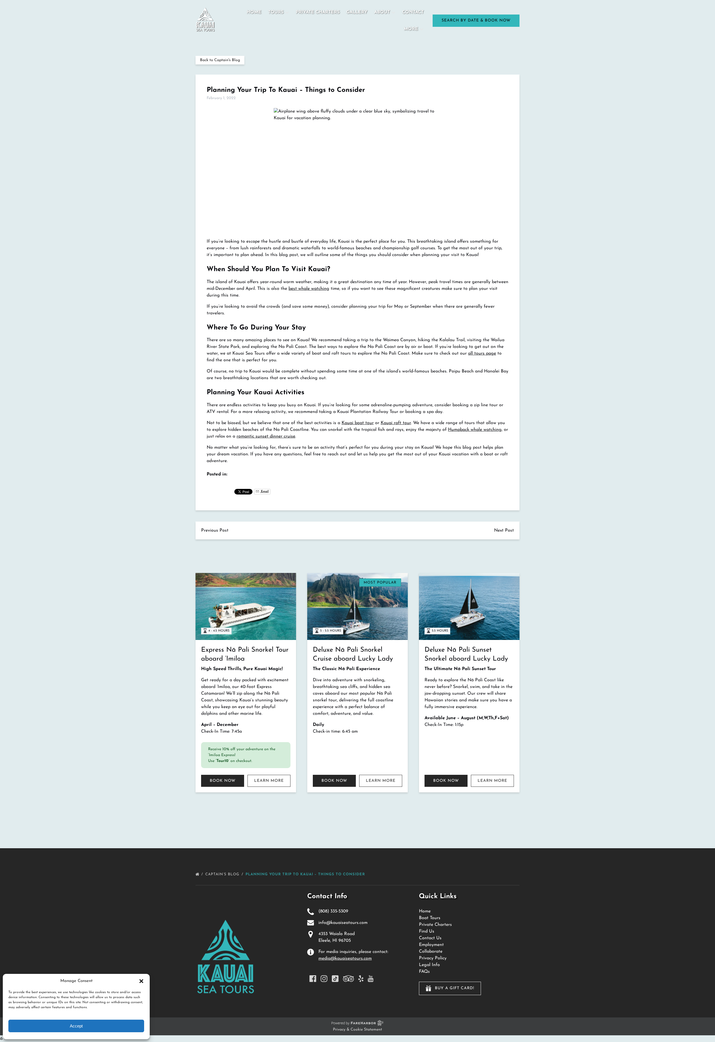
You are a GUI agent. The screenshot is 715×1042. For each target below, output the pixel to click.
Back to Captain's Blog (220, 60)
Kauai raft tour (396, 423)
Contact (413, 12)
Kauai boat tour (358, 423)
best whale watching (309, 288)
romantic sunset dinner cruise (266, 436)
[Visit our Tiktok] (335, 978)
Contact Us (430, 938)
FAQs (424, 971)
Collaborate (430, 951)
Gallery (357, 12)
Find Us (426, 931)
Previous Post (214, 530)
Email (264, 491)
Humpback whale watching (475, 429)
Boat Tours (429, 918)
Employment (431, 945)
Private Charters (318, 12)
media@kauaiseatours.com (345, 958)
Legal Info (429, 965)
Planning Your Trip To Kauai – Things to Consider (306, 874)
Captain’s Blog (223, 874)
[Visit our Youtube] (370, 978)
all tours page (482, 353)
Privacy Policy (433, 958)
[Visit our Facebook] (312, 978)
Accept (76, 1026)
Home (254, 12)
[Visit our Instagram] (324, 978)
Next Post (504, 530)
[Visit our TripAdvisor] (348, 978)
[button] (141, 981)
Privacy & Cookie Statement (357, 1029)
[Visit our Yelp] (360, 978)
